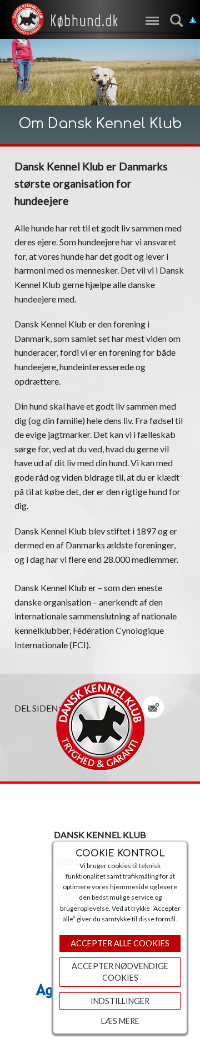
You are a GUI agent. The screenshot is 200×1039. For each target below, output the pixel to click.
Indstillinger (120, 1001)
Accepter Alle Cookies (120, 943)
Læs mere (120, 1021)
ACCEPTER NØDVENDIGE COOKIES (120, 972)
